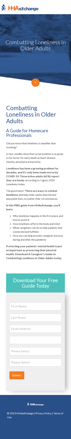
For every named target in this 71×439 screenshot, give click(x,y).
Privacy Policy (43, 413)
